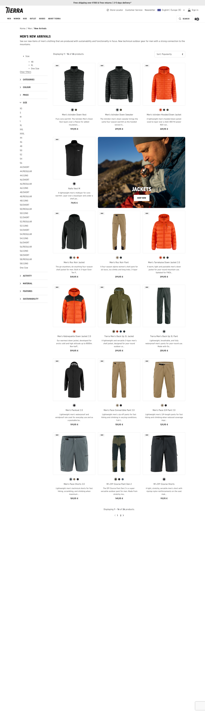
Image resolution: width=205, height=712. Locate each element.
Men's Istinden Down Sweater (119, 114)
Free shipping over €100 (85, 2)
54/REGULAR (26, 234)
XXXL (22, 133)
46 (21, 142)
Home (23, 28)
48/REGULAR (26, 196)
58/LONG (24, 263)
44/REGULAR (26, 171)
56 (21, 163)
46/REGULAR (26, 184)
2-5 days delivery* (123, 2)
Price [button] (26, 95)
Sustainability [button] (30, 298)
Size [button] (25, 102)
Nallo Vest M (74, 188)
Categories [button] (29, 79)
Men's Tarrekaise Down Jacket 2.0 (164, 262)
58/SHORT (24, 255)
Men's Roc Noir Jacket (74, 262)
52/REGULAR (26, 221)
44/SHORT (24, 167)
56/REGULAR (26, 246)
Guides (42, 18)
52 (21, 154)
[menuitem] (9, 19)
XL (21, 125)
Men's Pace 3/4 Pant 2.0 (164, 410)
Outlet (33, 18)
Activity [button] (27, 275)
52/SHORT (24, 217)
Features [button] (27, 291)
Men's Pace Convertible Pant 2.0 (119, 410)
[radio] (72, 109)
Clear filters (25, 72)
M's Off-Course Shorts (164, 484)
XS (21, 108)
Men (9, 18)
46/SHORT (24, 179)
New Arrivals (40, 28)
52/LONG (24, 225)
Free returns (106, 2)
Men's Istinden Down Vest (74, 114)
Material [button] (27, 283)
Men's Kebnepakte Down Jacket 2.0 (74, 336)
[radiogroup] (74, 110)
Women (17, 18)
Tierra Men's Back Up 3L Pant (164, 336)
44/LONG (24, 175)
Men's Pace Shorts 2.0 (74, 484)
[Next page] (124, 515)
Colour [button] (27, 87)
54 (21, 158)
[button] (196, 19)
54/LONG (24, 238)
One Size (24, 267)
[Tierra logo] (14, 10)
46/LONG (24, 188)
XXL (21, 129)
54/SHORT (24, 230)
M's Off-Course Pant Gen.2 (119, 484)
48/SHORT (24, 192)
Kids (25, 18)
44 (21, 137)
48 (21, 146)
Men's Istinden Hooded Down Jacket (164, 114)
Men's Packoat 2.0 (74, 410)
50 (21, 150)
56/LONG (24, 251)
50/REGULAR (26, 209)
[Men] (141, 172)
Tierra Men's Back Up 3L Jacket (119, 336)
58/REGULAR (26, 259)
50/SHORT (24, 204)
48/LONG (24, 200)
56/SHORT (24, 242)
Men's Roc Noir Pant (119, 262)
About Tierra (54, 18)
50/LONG (24, 213)
